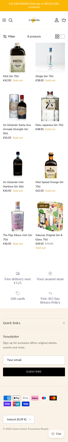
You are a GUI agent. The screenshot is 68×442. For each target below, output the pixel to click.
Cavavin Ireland (19, 428)
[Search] (12, 20)
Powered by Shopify (38, 428)
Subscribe (34, 371)
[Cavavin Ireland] (34, 20)
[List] (62, 36)
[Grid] (57, 36)
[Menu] (4, 20)
